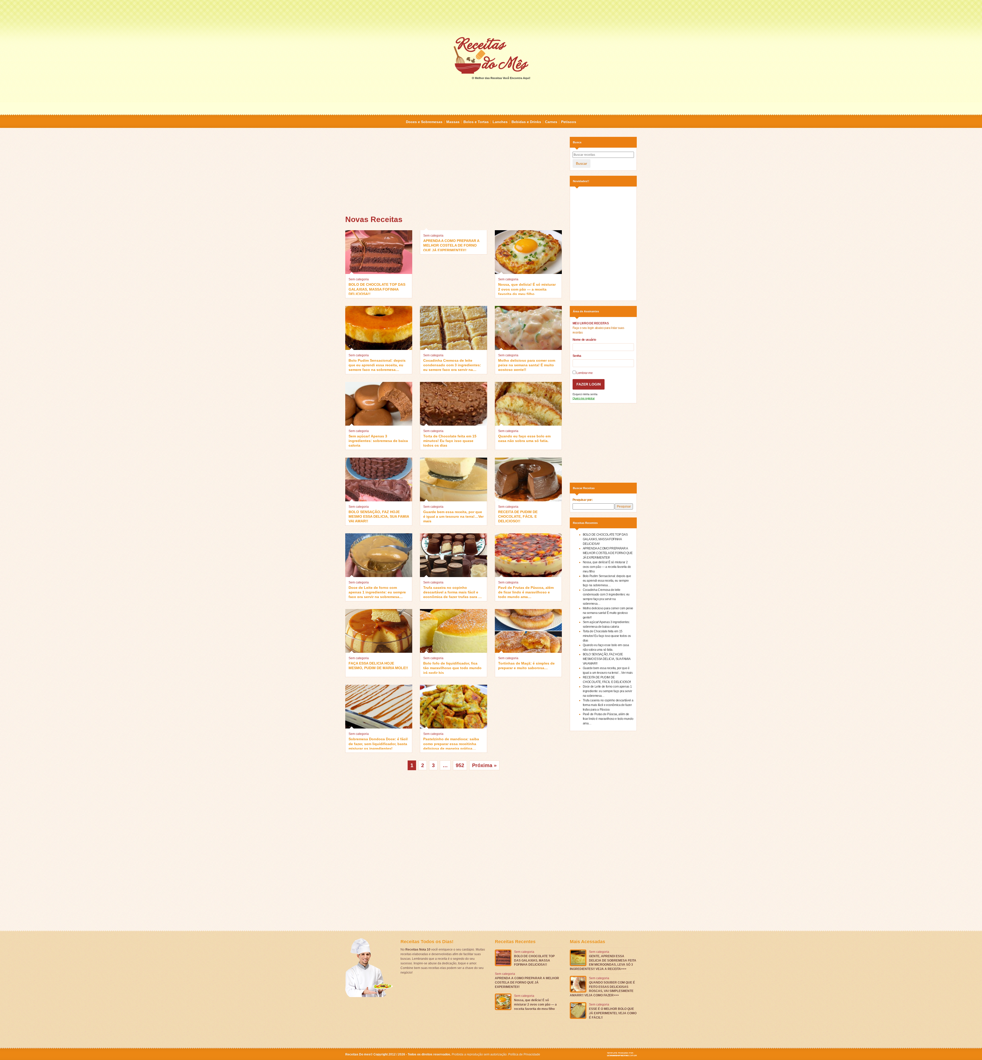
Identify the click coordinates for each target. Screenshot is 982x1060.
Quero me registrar (584, 398)
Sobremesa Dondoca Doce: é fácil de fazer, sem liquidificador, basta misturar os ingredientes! (378, 743)
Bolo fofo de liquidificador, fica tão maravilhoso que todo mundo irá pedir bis (452, 667)
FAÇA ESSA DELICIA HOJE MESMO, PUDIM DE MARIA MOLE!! (378, 665)
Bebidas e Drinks (526, 122)
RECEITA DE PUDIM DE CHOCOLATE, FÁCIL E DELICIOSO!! (518, 516)
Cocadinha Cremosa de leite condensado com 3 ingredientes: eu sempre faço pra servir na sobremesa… (452, 364)
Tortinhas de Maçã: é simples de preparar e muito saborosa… (526, 665)
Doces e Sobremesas (424, 122)
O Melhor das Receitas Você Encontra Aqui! (501, 78)
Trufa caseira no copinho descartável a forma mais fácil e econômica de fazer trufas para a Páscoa (451, 592)
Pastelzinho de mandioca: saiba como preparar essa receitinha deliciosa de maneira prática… (451, 743)
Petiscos (568, 122)
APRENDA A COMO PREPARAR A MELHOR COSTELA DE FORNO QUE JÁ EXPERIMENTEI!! (451, 245)
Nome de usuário (584, 339)
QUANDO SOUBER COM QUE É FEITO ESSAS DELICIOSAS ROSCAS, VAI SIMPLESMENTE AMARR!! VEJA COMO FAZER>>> (602, 989)
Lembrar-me (584, 373)
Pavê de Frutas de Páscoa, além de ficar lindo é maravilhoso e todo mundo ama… (526, 592)
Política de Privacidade (524, 1054)
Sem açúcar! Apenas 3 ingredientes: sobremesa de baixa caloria (378, 440)
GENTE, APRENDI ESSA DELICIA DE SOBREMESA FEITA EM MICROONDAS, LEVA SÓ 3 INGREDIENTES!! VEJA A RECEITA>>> (603, 962)
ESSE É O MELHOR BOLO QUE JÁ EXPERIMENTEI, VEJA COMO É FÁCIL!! (613, 1013)
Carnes (551, 122)
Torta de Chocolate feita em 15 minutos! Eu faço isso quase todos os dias (449, 440)
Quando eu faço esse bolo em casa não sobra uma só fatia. (524, 438)
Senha (577, 356)
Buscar (581, 163)
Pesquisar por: (583, 500)
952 (460, 765)
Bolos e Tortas (476, 122)
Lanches (500, 122)
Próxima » (484, 765)
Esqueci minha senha (585, 394)
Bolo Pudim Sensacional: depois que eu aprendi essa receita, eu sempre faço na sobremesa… (377, 364)
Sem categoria (359, 279)
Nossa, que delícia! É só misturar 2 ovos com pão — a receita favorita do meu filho (527, 288)
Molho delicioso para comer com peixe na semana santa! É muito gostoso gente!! (526, 364)
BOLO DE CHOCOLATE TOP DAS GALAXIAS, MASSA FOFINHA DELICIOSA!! (377, 288)
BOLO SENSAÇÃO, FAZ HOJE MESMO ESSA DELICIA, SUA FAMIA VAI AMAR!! (379, 516)
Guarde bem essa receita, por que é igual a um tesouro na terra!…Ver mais (453, 516)
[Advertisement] (491, 17)
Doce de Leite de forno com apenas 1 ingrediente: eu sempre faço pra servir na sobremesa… (377, 592)
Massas (453, 122)
